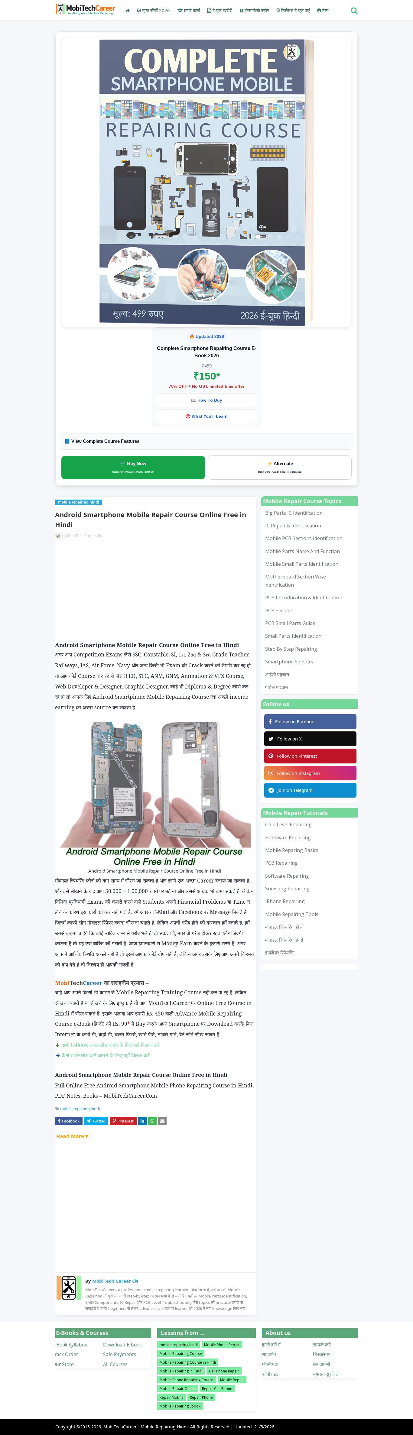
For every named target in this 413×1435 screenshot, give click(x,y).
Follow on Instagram (298, 773)
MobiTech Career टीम (84, 535)
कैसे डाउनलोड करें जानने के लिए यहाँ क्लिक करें (106, 1055)
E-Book (115, 1044)
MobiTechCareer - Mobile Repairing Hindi (145, 1427)
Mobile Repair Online (178, 1388)
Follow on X (289, 739)
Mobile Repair (232, 1379)
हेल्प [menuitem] (324, 10)
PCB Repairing (281, 863)
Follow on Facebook (296, 721)
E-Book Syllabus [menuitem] (69, 1344)
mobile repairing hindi (80, 1108)
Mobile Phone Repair (222, 1344)
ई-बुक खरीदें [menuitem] (221, 10)
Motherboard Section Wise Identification (295, 580)
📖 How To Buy (206, 400)
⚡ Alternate (279, 467)
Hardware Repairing (288, 837)
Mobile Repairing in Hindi (181, 1371)
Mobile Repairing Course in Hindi (188, 1362)
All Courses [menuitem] (115, 1364)
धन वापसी (321, 1364)
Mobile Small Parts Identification (301, 564)
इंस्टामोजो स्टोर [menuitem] (256, 10)
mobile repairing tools (291, 914)
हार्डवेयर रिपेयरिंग (279, 952)
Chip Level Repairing (288, 824)
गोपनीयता (270, 1364)
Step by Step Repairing (291, 649)
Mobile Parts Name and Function (302, 551)
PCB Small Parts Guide (290, 623)
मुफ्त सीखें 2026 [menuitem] (155, 10)
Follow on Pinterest (297, 756)
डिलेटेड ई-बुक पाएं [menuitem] (295, 10)
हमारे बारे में (271, 1344)
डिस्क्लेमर (321, 1354)
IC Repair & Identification (293, 525)
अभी (66, 1045)
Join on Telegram (295, 790)
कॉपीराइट (270, 1374)
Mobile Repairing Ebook (180, 1406)
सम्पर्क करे (322, 1344)
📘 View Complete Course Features (101, 441)
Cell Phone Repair (224, 1371)
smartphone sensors (289, 661)
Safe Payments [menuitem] (119, 1354)
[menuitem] (127, 10)
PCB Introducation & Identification (303, 597)
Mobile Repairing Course (181, 1353)
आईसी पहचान (277, 674)
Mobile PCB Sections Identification (304, 538)
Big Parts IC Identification (294, 513)
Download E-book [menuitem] (122, 1344)
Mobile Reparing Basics (291, 850)
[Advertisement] (154, 591)
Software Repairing (287, 876)
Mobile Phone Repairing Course (187, 1379)
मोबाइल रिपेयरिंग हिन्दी (284, 940)
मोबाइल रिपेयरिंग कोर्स (284, 927)
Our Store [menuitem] (63, 1364)
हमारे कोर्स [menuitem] (191, 10)
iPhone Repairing (285, 901)
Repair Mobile (172, 1397)
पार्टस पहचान (276, 687)
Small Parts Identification (293, 636)
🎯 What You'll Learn (206, 416)
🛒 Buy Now (133, 467)
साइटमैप (269, 1354)
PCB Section (278, 610)
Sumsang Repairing (287, 888)
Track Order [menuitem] (65, 1354)
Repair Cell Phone (217, 1388)
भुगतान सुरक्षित (325, 1374)
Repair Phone (201, 1397)
